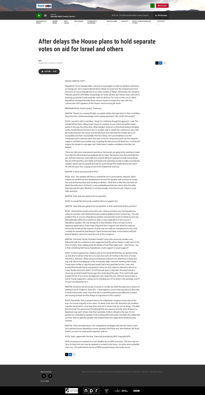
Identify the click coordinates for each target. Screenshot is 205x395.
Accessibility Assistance (156, 372)
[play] (39, 15)
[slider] (48, 15)
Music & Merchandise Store (141, 22)
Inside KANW (112, 21)
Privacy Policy (136, 372)
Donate (163, 5)
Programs (78, 21)
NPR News (66, 22)
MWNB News (55, 22)
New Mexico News (41, 22)
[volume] (45, 15)
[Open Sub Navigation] (76, 25)
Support (161, 21)
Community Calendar (92, 22)
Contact (124, 21)
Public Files (144, 372)
